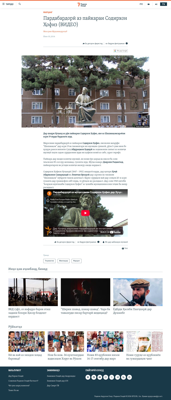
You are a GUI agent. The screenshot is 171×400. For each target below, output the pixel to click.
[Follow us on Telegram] (117, 377)
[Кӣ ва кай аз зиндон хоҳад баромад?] (26, 341)
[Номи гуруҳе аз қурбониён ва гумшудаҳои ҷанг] (144, 341)
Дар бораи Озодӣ (15, 376)
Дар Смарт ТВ (53, 386)
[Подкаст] (129, 377)
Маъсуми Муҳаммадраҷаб (55, 32)
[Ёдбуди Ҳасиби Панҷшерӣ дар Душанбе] (138, 292)
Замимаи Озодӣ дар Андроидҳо (61, 376)
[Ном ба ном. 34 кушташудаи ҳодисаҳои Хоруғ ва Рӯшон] (66, 341)
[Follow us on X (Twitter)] (111, 377)
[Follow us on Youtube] (99, 377)
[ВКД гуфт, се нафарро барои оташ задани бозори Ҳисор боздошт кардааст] (33, 292)
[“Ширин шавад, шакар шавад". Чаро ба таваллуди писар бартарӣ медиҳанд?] (85, 292)
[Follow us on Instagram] (105, 377)
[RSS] (123, 377)
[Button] (93, 43)
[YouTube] (149, 4)
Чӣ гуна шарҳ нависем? (19, 386)
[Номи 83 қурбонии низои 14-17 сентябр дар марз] (105, 341)
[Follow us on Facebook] (93, 377)
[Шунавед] (156, 4)
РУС (141, 4)
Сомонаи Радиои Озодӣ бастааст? (23, 381)
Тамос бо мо (13, 390)
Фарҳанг (47, 12)
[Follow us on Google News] (88, 377)
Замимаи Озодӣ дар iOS (57, 381)
